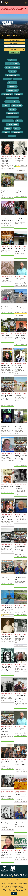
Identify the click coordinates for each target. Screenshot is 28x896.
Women (12, 136)
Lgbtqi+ (6, 105)
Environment (12, 86)
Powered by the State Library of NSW (11, 35)
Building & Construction (12, 67)
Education (17, 79)
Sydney (6, 132)
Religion (8, 128)
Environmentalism (12, 90)
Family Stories (7, 94)
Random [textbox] (13, 49)
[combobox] (14, 40)
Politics (19, 121)
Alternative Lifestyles (12, 63)
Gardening (18, 94)
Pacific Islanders (12, 117)
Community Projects (12, 75)
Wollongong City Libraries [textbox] (13, 40)
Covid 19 (7, 79)
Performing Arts (8, 121)
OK (14, 893)
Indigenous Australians (12, 101)
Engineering (12, 82)
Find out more (15, 876)
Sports (17, 128)
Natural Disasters (12, 113)
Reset (14, 55)
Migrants (12, 109)
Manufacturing (17, 105)
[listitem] (7, 155)
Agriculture (12, 60)
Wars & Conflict (17, 132)
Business (12, 71)
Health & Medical (12, 98)
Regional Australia (12, 124)
